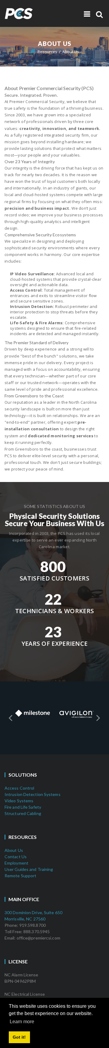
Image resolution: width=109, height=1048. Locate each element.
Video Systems (19, 800)
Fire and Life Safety (23, 807)
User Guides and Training (29, 869)
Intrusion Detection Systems (33, 794)
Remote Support (20, 875)
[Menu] (87, 13)
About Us (14, 850)
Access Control (19, 788)
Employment (16, 862)
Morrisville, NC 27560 (25, 918)
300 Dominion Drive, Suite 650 (33, 912)
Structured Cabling (23, 813)
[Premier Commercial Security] (32, 10)
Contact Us (16, 856)
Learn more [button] (22, 1021)
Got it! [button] (19, 1037)
